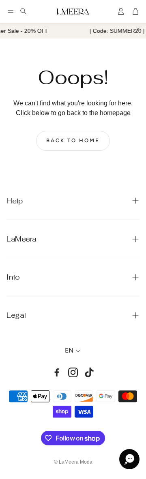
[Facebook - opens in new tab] (57, 372)
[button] (10, 11)
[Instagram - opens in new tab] (73, 372)
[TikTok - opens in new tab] (89, 372)
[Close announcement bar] (138, 29)
